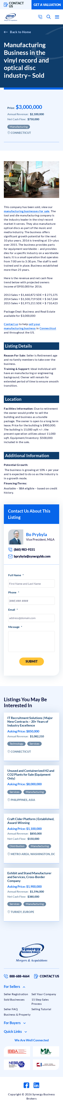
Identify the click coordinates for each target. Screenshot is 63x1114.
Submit (32, 661)
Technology (16, 743)
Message (15, 626)
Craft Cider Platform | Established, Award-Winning (30, 821)
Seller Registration (16, 994)
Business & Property (17, 1014)
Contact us (16, 5)
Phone (13, 592)
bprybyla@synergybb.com (32, 556)
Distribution (17, 846)
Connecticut (48, 328)
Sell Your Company (43, 994)
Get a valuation (47, 5)
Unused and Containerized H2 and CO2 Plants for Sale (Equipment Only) (30, 774)
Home (26, 32)
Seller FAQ (11, 1009)
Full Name (16, 575)
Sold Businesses (14, 999)
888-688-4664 (19, 976)
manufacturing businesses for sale (27, 211)
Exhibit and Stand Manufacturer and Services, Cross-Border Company (29, 877)
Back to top (45, 1110)
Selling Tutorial (41, 1009)
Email (13, 609)
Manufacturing (19, 126)
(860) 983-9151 (24, 549)
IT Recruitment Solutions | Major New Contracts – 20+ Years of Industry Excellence (30, 721)
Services (34, 743)
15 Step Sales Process (40, 1001)
